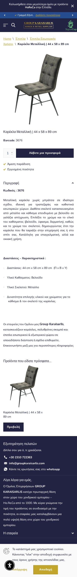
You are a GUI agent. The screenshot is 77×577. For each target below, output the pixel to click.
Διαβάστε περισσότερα (48, 15)
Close (72, 6)
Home (7, 39)
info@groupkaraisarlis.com (27, 463)
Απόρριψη (19, 569)
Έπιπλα (20, 39)
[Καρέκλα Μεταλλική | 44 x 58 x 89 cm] (24, 386)
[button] (4, 15)
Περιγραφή (11, 183)
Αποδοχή (45, 569)
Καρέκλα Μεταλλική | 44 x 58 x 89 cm (23, 414)
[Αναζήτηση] (13, 25)
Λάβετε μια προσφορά (45, 153)
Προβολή (13, 427)
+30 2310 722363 (20, 457)
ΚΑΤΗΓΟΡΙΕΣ (5, 25)
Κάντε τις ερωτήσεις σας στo (34, 469)
